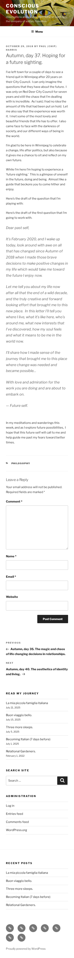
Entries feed (14, 814)
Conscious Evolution (22, 9)
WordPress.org (16, 830)
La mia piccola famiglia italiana (27, 703)
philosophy (20, 463)
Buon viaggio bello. (19, 715)
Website (12, 597)
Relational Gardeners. (21, 751)
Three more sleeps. (19, 727)
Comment (14, 501)
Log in (10, 805)
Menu (39, 31)
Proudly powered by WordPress (26, 948)
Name (11, 556)
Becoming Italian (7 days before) (28, 739)
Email (11, 576)
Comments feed (17, 822)
